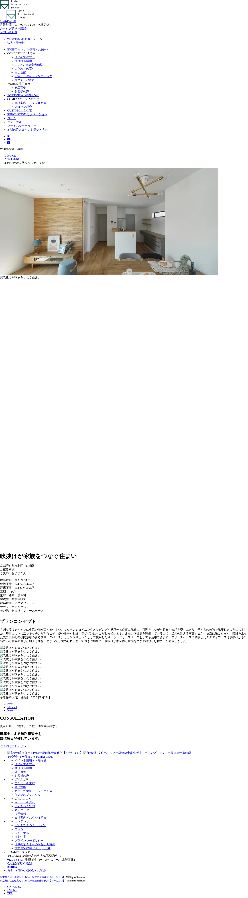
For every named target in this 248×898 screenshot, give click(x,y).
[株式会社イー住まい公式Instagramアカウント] (8, 867)
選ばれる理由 (23, 60)
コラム (19, 829)
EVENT (12, 890)
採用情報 (20, 813)
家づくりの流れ (25, 80)
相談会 (22, 28)
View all (12, 707)
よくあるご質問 (25, 806)
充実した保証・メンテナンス (33, 76)
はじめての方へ (25, 57)
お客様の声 (22, 91)
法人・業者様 (16, 42)
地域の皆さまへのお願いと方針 (35, 844)
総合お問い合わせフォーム (24, 39)
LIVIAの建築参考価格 (29, 64)
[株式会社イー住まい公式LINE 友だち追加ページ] (8, 142)
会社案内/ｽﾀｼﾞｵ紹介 (20, 863)
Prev (10, 703)
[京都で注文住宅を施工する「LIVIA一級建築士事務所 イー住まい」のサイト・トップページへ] (13, 8)
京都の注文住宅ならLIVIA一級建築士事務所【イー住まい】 (33, 877)
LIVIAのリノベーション (30, 825)
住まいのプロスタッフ (29, 794)
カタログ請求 (9, 28)
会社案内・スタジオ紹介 (30, 102)
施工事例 (20, 87)
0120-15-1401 (15, 859)
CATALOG (14, 886)
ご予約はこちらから (13, 746)
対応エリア (22, 810)
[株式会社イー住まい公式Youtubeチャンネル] (12, 867)
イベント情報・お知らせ (30, 760)
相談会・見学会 (35, 870)
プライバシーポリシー (29, 840)
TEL (10, 893)
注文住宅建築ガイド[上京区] (33, 848)
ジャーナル (22, 832)
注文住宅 (20, 836)
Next (10, 710)
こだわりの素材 (25, 68)
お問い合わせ (8, 32)
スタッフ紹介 (23, 106)
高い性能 (20, 72)
